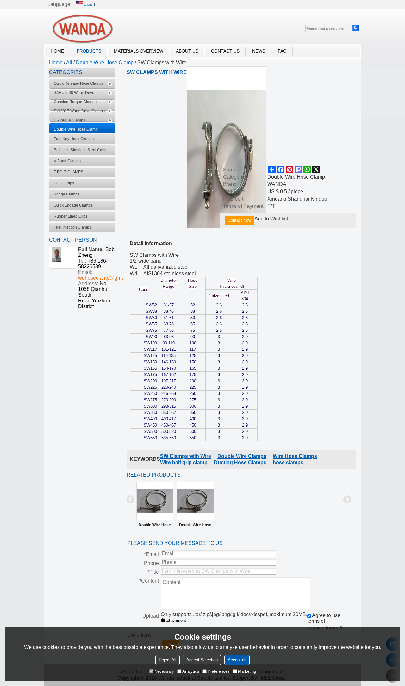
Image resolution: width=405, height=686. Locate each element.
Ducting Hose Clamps (240, 462)
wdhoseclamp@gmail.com (108, 278)
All (69, 62)
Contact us (225, 50)
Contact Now (239, 220)
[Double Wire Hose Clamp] (154, 501)
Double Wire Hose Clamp (105, 62)
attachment (175, 620)
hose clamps (288, 462)
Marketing (247, 671)
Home (57, 50)
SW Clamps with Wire (185, 456)
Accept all (237, 660)
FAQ (282, 50)
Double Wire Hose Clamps (195, 526)
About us (187, 50)
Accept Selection (202, 660)
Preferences (219, 671)
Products (89, 50)
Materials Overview (138, 50)
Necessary (164, 671)
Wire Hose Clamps (295, 456)
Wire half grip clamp (184, 462)
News (258, 50)
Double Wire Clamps (241, 456)
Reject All (167, 660)
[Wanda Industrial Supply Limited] (82, 29)
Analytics (190, 671)
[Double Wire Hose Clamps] (195, 501)
